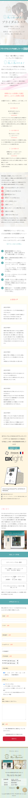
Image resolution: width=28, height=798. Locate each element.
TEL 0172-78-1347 (14, 775)
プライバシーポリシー (14, 751)
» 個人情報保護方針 (9, 728)
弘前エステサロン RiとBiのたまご (14, 794)
